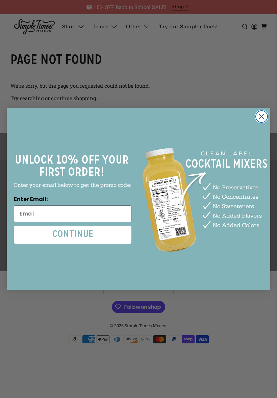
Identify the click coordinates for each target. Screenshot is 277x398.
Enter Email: (31, 199)
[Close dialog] (262, 116)
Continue (72, 234)
